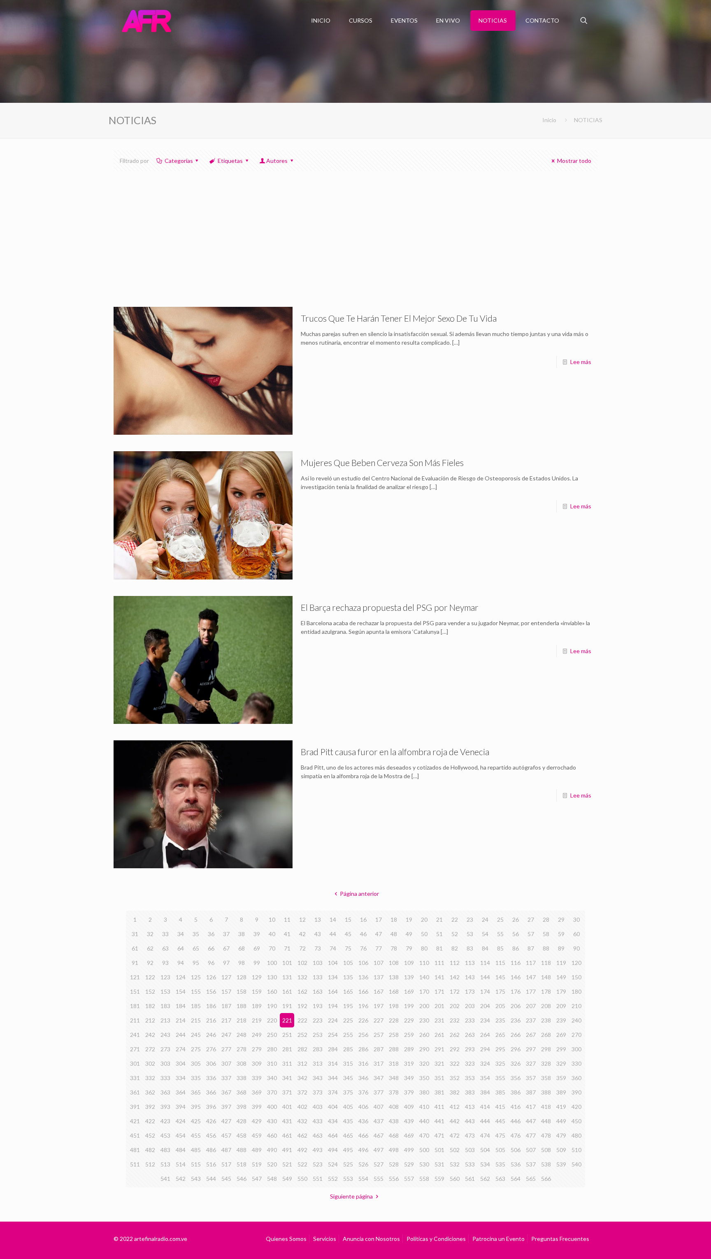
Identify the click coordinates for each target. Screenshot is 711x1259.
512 (150, 1164)
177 (531, 991)
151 (135, 991)
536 (515, 1164)
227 (378, 1020)
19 (409, 919)
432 (302, 1121)
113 (470, 962)
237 (531, 1020)
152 (150, 991)
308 (241, 1063)
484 (181, 1149)
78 (393, 948)
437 (378, 1121)
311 (287, 1063)
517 (226, 1164)
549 (287, 1178)
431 (287, 1121)
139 (409, 977)
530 (424, 1164)
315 (348, 1063)
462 (302, 1135)
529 (409, 1164)
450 (576, 1121)
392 (150, 1106)
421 (135, 1121)
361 (135, 1092)
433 (318, 1121)
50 (424, 933)
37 (226, 933)
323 (470, 1063)
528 (394, 1164)
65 (196, 948)
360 (576, 1077)
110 (424, 962)
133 (318, 977)
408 (394, 1106)
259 (409, 1034)
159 (257, 991)
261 (439, 1034)
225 (348, 1020)
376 (363, 1092)
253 (318, 1034)
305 (196, 1063)
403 (318, 1106)
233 (470, 1020)
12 (302, 919)
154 (181, 991)
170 (424, 991)
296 (515, 1049)
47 (378, 933)
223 (318, 1020)
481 (135, 1149)
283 (318, 1049)
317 (378, 1063)
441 (439, 1121)
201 (439, 1005)
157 (226, 991)
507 (531, 1149)
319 (409, 1063)
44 (333, 933)
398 (241, 1106)
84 (485, 948)
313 (318, 1063)
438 (394, 1121)
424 (181, 1121)
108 (394, 962)
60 (576, 933)
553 (348, 1178)
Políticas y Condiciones (436, 1238)
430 (272, 1121)
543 (196, 1178)
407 (378, 1106)
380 (424, 1092)
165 (348, 991)
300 (576, 1049)
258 (394, 1034)
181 (135, 1005)
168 (394, 991)
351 (439, 1077)
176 (515, 991)
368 (241, 1092)
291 (439, 1049)
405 (348, 1106)
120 (576, 962)
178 (546, 991)
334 (181, 1077)
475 (500, 1135)
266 (515, 1034)
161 (287, 991)
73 (317, 948)
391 (135, 1106)
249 (257, 1034)
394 (181, 1106)
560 (455, 1178)
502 (455, 1149)
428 (241, 1121)
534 (485, 1164)
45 (348, 933)
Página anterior (359, 893)
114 (485, 962)
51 (439, 933)
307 (226, 1063)
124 (181, 977)
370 (272, 1092)
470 (424, 1135)
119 (561, 962)
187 (226, 1005)
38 (241, 933)
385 (500, 1092)
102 (302, 962)
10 (272, 919)
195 (348, 1005)
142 (455, 977)
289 (409, 1049)
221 (287, 1020)
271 (135, 1049)
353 (470, 1077)
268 (546, 1034)
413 (470, 1106)
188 (241, 1005)
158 (241, 991)
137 (378, 977)
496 (363, 1149)
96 (211, 962)
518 (241, 1164)
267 (531, 1034)
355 (500, 1077)
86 (515, 948)
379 (409, 1092)
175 (500, 991)
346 (363, 1077)
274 (181, 1049)
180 (576, 991)
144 (485, 977)
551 (318, 1178)
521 (287, 1164)
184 (181, 1005)
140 (424, 977)
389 (561, 1092)
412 (455, 1106)
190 (272, 1005)
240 (576, 1020)
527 (378, 1164)
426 (211, 1121)
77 (378, 948)
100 (272, 962)
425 (196, 1121)
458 (241, 1135)
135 (348, 977)
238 (546, 1020)
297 (531, 1049)
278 (241, 1049)
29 (561, 919)
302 (150, 1063)
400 (272, 1106)
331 (135, 1077)
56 (515, 933)
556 (394, 1178)
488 (241, 1149)
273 (165, 1049)
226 (363, 1020)
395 (196, 1106)
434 (333, 1121)
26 (515, 919)
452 (150, 1135)
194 (333, 1005)
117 (531, 962)
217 (226, 1020)
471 (439, 1135)
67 (226, 948)
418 (546, 1106)
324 (485, 1063)
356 (515, 1077)
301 (135, 1063)
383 (470, 1092)
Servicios (324, 1238)
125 (196, 977)
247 (226, 1034)
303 (165, 1063)
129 (257, 977)
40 (272, 933)
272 (150, 1049)
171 (439, 991)
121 (135, 977)
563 (500, 1178)
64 (180, 948)
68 (241, 948)
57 (530, 933)
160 (272, 991)
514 (181, 1164)
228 (394, 1020)
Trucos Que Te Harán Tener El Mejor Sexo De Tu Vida (399, 318)
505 (500, 1149)
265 (500, 1034)
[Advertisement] (355, 245)
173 (470, 991)
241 (135, 1034)
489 (257, 1149)
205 (500, 1005)
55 (500, 933)
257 (378, 1034)
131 (287, 977)
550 (302, 1178)
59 (561, 933)
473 (470, 1135)
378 (394, 1092)
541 (165, 1178)
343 (318, 1077)
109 (409, 962)
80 (424, 948)
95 (196, 962)
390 (576, 1092)
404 (333, 1106)
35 (196, 933)
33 (165, 933)
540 (576, 1164)
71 (287, 948)
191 (287, 1005)
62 (150, 948)
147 (531, 977)
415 (500, 1106)
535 (500, 1164)
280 (272, 1049)
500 (424, 1149)
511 (135, 1164)
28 (546, 919)
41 (287, 933)
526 (363, 1164)
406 (363, 1106)
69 (256, 948)
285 (348, 1049)
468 (394, 1135)
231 (439, 1020)
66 (211, 948)
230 (424, 1020)
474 (485, 1135)
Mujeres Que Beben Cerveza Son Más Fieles (382, 462)
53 (470, 933)
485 (196, 1149)
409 (409, 1106)
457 (226, 1135)
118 (546, 962)
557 (409, 1178)
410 (424, 1106)
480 (576, 1135)
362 (150, 1092)
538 (546, 1164)
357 (531, 1077)
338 (241, 1077)
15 (348, 919)
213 (165, 1020)
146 (515, 977)
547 (257, 1178)
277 (226, 1049)
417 (531, 1106)
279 (257, 1049)
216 (211, 1020)
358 (546, 1077)
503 (470, 1149)
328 (546, 1063)
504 (485, 1149)
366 (211, 1092)
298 (546, 1049)
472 (455, 1135)
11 (287, 919)
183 (165, 1005)
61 (135, 948)
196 (363, 1005)
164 (333, 991)
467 (378, 1135)
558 (424, 1178)
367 (226, 1092)
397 (226, 1106)
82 (454, 948)
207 (531, 1005)
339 (257, 1077)
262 (455, 1034)
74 (333, 948)
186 (211, 1005)
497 (378, 1149)
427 (226, 1121)
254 (333, 1034)
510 (576, 1149)
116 (515, 962)
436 (363, 1121)
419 (561, 1106)
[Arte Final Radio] (146, 20)
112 (455, 962)
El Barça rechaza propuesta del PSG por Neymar (390, 607)
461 (287, 1135)
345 (348, 1077)
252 (302, 1034)
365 (196, 1092)
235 (500, 1020)
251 (287, 1034)
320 (424, 1063)
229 (409, 1020)
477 (531, 1135)
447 (531, 1121)
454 (181, 1135)
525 (348, 1164)
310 (272, 1063)
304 (181, 1063)
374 (333, 1092)
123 (165, 977)
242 (150, 1034)
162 (302, 991)
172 (455, 991)
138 (394, 977)
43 (317, 933)
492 (302, 1149)
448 (546, 1121)
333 (165, 1077)
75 (348, 948)
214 (181, 1020)
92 (150, 962)
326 (515, 1063)
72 (302, 948)
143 (470, 977)
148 (546, 977)
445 (500, 1121)
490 (272, 1149)
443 (470, 1121)
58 (546, 933)
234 (485, 1020)
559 (439, 1178)
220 (272, 1020)
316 (363, 1063)
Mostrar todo (574, 160)
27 (530, 919)
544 (211, 1178)
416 (515, 1106)
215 (196, 1020)
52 (454, 933)
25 (500, 919)
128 (241, 977)
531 (439, 1164)
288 (394, 1049)
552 (333, 1178)
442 (455, 1121)
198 (394, 1005)
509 (561, 1149)
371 (287, 1092)
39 (256, 933)
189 (257, 1005)
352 (455, 1077)
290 (424, 1049)
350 (424, 1077)
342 (302, 1077)
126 (211, 977)
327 (531, 1063)
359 (561, 1077)
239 (561, 1020)
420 (576, 1106)
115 (500, 962)
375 (348, 1092)
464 (333, 1135)
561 (470, 1178)
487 (226, 1149)
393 (165, 1106)
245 (196, 1034)
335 (196, 1077)
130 (272, 977)
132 (302, 977)
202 (455, 1005)
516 (211, 1164)
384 (485, 1092)
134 (333, 977)
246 (211, 1034)
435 (348, 1121)
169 (409, 991)
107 (378, 962)
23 (470, 919)
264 (485, 1034)
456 (211, 1135)
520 (272, 1164)
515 (196, 1164)
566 (546, 1178)
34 (180, 933)
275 (196, 1049)
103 (318, 962)
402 (302, 1106)
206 (515, 1005)
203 (470, 1005)
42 (302, 933)
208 (546, 1005)
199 (409, 1005)
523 (318, 1164)
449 (561, 1121)
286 (363, 1049)
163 (318, 991)
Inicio (549, 119)
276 (211, 1049)
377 (378, 1092)
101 (287, 962)
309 (257, 1063)
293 (470, 1049)
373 (318, 1092)
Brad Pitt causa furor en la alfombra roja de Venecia (395, 752)
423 (165, 1121)
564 (515, 1178)
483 (165, 1149)
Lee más (580, 361)
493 (318, 1149)
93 (165, 962)
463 (318, 1135)
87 (530, 948)
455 (196, 1135)
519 (257, 1164)
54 (485, 933)
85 (500, 948)
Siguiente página (351, 1196)
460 (272, 1135)
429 (257, 1121)
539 (561, 1164)
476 (515, 1135)
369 (257, 1092)
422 (150, 1121)
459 (257, 1135)
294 (485, 1049)
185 (196, 1005)
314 (333, 1063)
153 (165, 991)
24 (485, 919)
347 (378, 1077)
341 (287, 1077)
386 (515, 1092)
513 (165, 1164)
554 (363, 1178)
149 (561, 977)
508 (546, 1149)
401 (287, 1106)
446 (515, 1121)
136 (363, 977)
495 (348, 1149)
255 (348, 1034)
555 (378, 1178)
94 (180, 962)
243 (165, 1034)
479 (561, 1135)
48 (393, 933)
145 (500, 977)
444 (485, 1121)
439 (409, 1121)
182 (150, 1005)
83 (470, 948)
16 (363, 919)
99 (256, 962)
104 (333, 962)
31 (135, 933)
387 (531, 1092)
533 (470, 1164)
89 (561, 948)
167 (378, 991)
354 (485, 1077)
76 (363, 948)
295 (500, 1049)
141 (439, 977)
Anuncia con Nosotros (371, 1238)
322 (455, 1063)
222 (302, 1020)
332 (150, 1077)
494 (333, 1149)
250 (272, 1034)
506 (515, 1149)
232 (455, 1020)
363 (165, 1092)
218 (241, 1020)
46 (363, 933)
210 (576, 1005)
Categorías (179, 160)
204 (485, 1005)
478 (546, 1135)
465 (348, 1135)
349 (409, 1077)
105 (348, 962)
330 (576, 1063)
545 (226, 1178)
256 (363, 1034)
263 (470, 1034)
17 (378, 919)
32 (150, 933)
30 (576, 919)
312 (302, 1063)
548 (272, 1178)
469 (409, 1135)
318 (394, 1063)
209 (561, 1005)
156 (211, 991)
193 (318, 1005)
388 (546, 1092)
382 (455, 1092)
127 (226, 977)
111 (439, 962)
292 (455, 1049)
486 (211, 1149)
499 (409, 1149)
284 (333, 1049)
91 (135, 962)
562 (485, 1178)
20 (424, 919)
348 (394, 1077)
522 (302, 1164)
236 (515, 1020)
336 (211, 1077)
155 (196, 991)
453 (165, 1135)
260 (424, 1034)
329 (561, 1063)
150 (576, 977)
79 (409, 948)
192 (302, 1005)
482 (150, 1149)
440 (424, 1121)
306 (211, 1063)
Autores (277, 160)
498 (394, 1149)
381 (439, 1092)
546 (241, 1178)
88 (546, 948)
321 (439, 1063)
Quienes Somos (286, 1238)
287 (378, 1049)
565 (531, 1178)
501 (439, 1149)
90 (576, 948)
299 (561, 1049)
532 (455, 1164)
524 (333, 1164)
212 (150, 1020)
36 (211, 933)
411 (439, 1106)
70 (272, 948)
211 (135, 1020)
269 (561, 1034)
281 (287, 1049)
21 (439, 919)
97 (226, 962)
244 (181, 1034)
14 (333, 919)
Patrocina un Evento (498, 1238)
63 (165, 948)
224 (333, 1020)
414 (485, 1106)
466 (363, 1135)
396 (211, 1106)
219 (257, 1020)
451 (135, 1135)
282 (302, 1049)
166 (363, 991)
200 (424, 1005)
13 (317, 919)
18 (393, 919)
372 (302, 1092)
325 (500, 1063)
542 (181, 1178)
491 (287, 1149)
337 (226, 1077)
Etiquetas (230, 160)
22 (454, 919)
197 (378, 1005)
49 (409, 933)
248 (241, 1034)
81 (439, 948)
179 (561, 991)
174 (485, 991)
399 (257, 1106)
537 (531, 1164)
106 (363, 962)
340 (272, 1077)
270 (576, 1034)
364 (181, 1092)
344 (333, 1077)
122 (150, 977)
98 (241, 962)
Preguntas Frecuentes (560, 1238)
